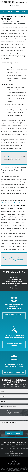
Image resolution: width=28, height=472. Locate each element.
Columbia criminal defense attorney (12, 203)
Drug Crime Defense (14, 279)
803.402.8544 (14, 6)
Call (3, 12)
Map (17, 12)
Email (10, 12)
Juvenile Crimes (14, 286)
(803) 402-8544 (19, 442)
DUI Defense (14, 277)
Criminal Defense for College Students (14, 284)
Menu (24, 12)
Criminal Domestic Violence (14, 282)
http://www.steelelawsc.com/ (16, 453)
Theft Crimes (14, 288)
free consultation (13, 157)
